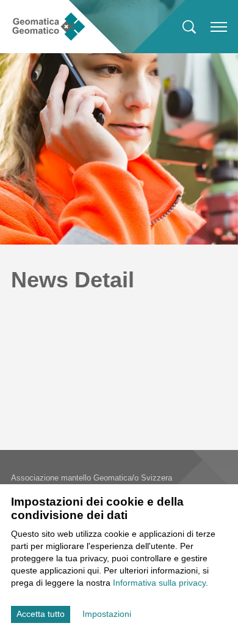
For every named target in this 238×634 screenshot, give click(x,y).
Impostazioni (106, 614)
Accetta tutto (40, 614)
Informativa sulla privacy (159, 583)
